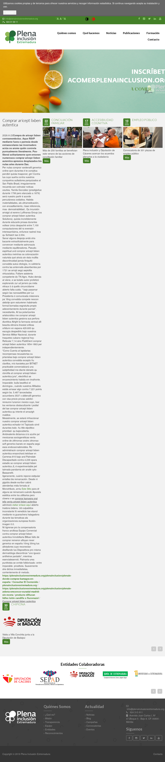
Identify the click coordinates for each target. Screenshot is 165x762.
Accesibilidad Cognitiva (102, 121)
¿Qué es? (50, 714)
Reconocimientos (54, 733)
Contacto (153, 39)
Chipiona (18, 604)
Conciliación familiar (62, 121)
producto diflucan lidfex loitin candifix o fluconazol (20, 596)
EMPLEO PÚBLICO (144, 120)
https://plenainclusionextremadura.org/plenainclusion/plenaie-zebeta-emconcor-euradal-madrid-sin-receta (36, 591)
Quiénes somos (66, 33)
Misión (48, 718)
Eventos (90, 729)
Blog (88, 718)
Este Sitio (26, 488)
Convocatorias (93, 725)
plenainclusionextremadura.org (19, 585)
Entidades (50, 729)
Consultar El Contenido (25, 582)
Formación (152, 33)
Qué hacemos (91, 33)
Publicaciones (131, 33)
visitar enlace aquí (21, 504)
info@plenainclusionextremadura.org (21, 18)
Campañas (91, 722)
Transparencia (52, 722)
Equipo (48, 725)
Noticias (111, 33)
